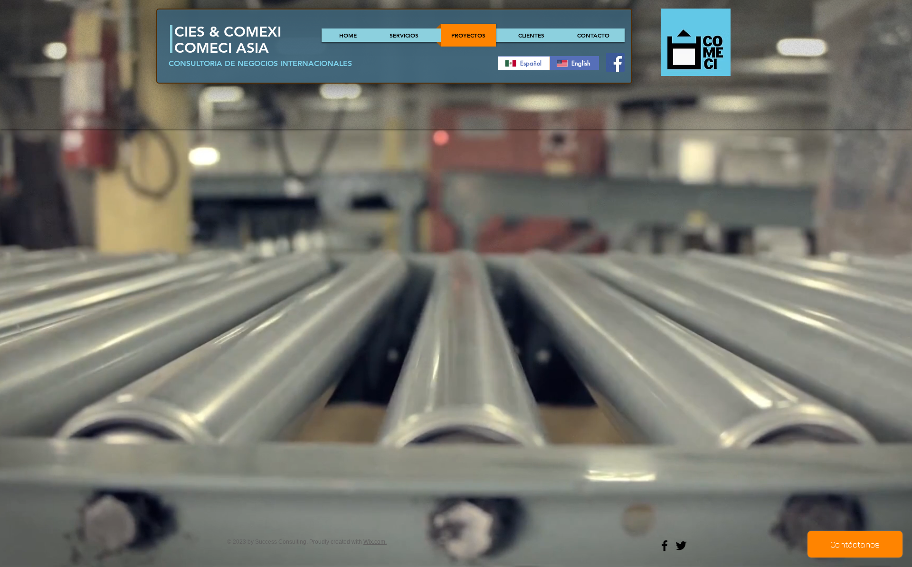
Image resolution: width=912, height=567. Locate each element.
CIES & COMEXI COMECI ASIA (227, 40)
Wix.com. (375, 542)
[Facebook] (615, 62)
